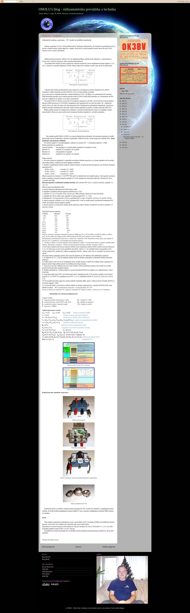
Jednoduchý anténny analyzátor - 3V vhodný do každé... (133, 137)
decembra (126, 126)
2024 (123, 106)
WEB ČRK (45, 576)
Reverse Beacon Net (47, 567)
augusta (126, 129)
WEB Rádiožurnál (47, 571)
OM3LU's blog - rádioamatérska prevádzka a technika (77, 9)
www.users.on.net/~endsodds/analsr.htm (54, 94)
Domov (78, 547)
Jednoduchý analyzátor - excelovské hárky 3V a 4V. (76, 287)
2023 (123, 109)
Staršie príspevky (108, 547)
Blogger (122, 608)
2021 (123, 114)
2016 (123, 122)
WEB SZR (45, 569)
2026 (123, 101)
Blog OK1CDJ (46, 557)
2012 (123, 147)
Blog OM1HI (45, 559)
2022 (123, 111)
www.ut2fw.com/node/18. (71, 99)
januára (126, 134)
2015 (123, 124)
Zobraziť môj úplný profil (127, 93)
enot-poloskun (106, 608)
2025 (123, 103)
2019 (123, 119)
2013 (123, 145)
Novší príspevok (48, 547)
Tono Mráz (125, 91)
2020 (123, 116)
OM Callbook (46, 574)
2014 (123, 142)
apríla (125, 132)
